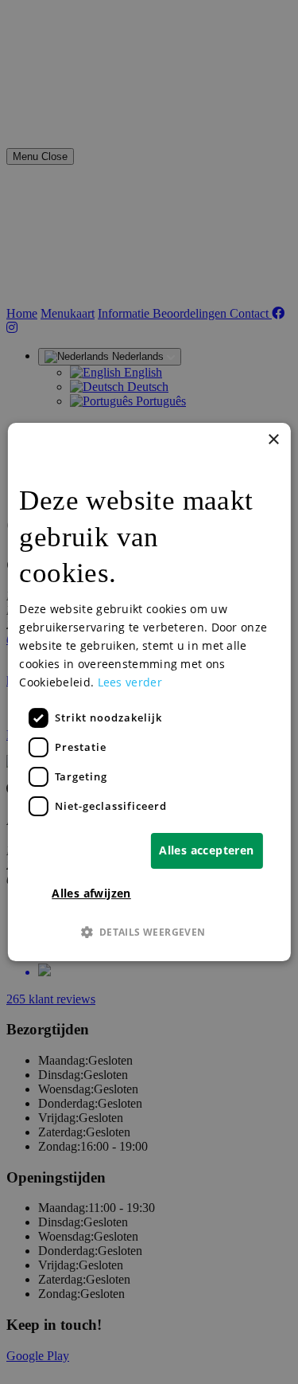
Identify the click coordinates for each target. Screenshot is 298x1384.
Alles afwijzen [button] (91, 893)
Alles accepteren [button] (206, 850)
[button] (148, 931)
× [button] (273, 440)
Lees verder (130, 682)
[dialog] (148, 692)
